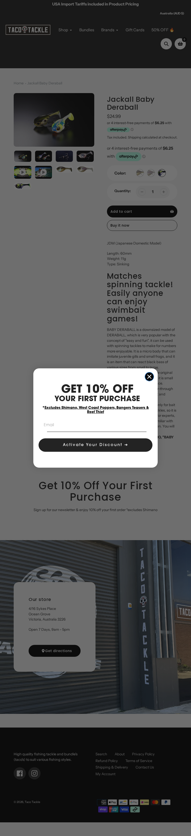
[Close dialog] (149, 376)
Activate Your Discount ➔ (95, 445)
